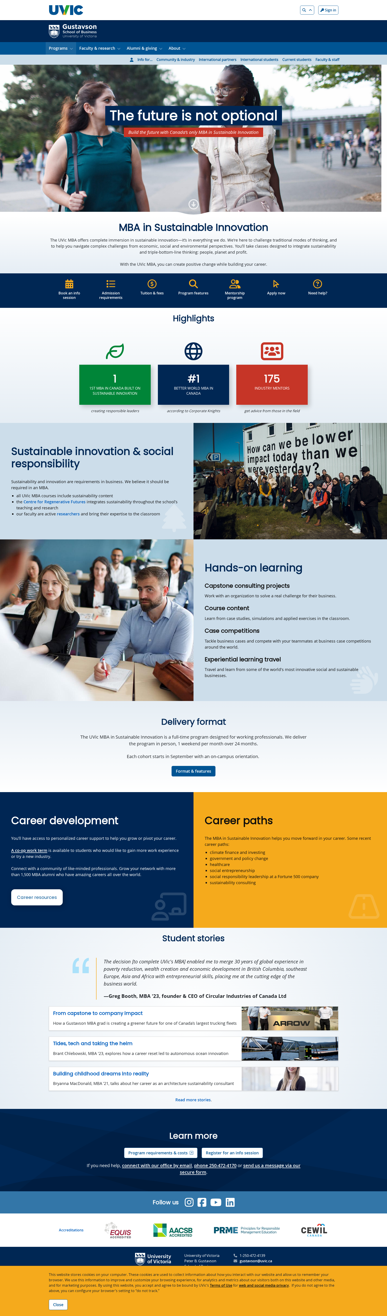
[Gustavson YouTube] (216, 1202)
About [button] (174, 48)
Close (58, 1304)
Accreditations (71, 1230)
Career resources (37, 897)
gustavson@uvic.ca (256, 1260)
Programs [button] (58, 48)
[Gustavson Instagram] (189, 1202)
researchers (68, 514)
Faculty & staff (327, 59)
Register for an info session (232, 1152)
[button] (307, 10)
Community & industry (176, 59)
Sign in (330, 10)
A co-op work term (29, 850)
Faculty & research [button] (97, 48)
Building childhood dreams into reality (101, 1073)
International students (259, 59)
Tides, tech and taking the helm (93, 1043)
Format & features (193, 771)
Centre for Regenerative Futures (55, 501)
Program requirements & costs (158, 1152)
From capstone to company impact (98, 1013)
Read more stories (193, 1099)
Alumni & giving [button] (142, 48)
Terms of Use (221, 1285)
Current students (297, 59)
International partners (217, 59)
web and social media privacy (264, 1285)
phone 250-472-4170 (215, 1165)
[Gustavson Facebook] (202, 1202)
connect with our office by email (157, 1165)
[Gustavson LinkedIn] (230, 1202)
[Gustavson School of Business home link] (73, 30)
